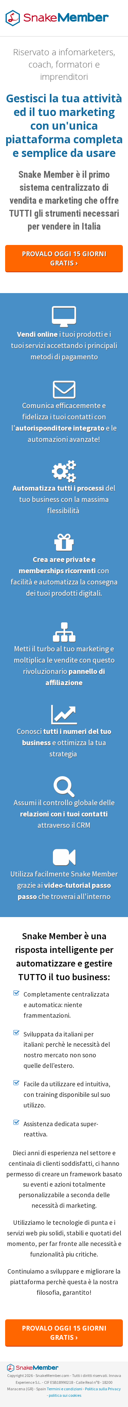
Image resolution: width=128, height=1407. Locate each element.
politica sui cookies (65, 1395)
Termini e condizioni (64, 1388)
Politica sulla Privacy (103, 1388)
